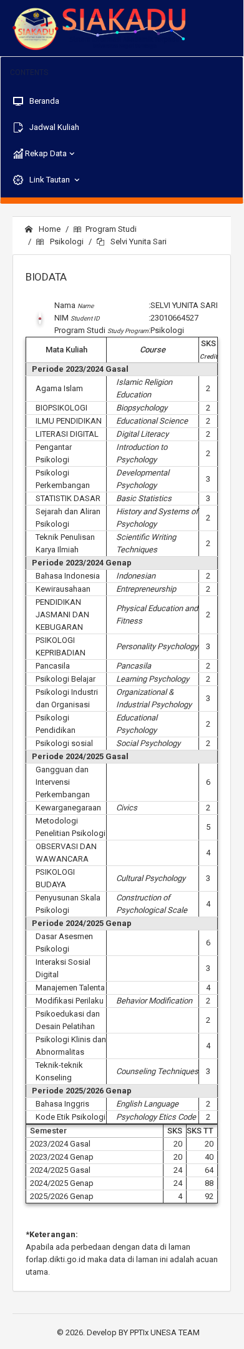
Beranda (43, 101)
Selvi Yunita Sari (138, 241)
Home (49, 229)
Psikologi (66, 241)
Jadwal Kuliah (53, 127)
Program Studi (111, 229)
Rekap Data (45, 153)
